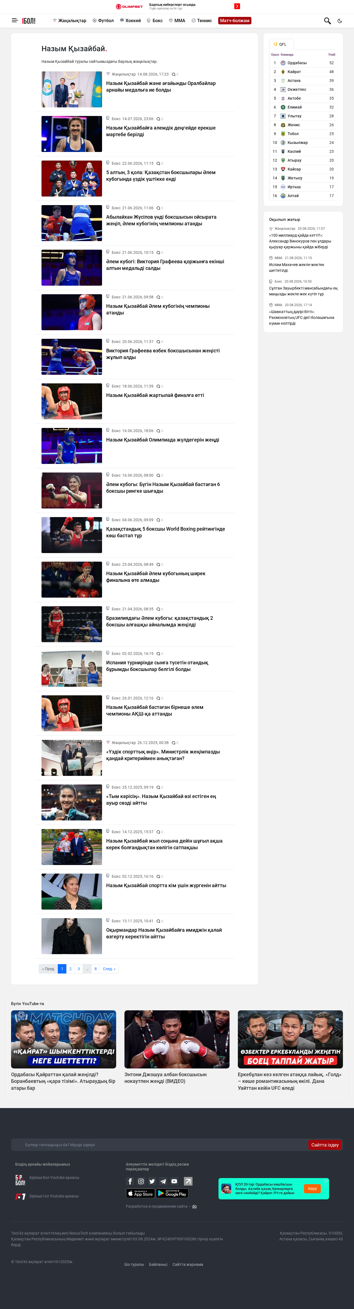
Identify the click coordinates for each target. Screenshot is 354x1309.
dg (194, 1206)
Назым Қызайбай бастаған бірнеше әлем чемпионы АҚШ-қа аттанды (155, 710)
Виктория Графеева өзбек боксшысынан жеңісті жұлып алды (163, 354)
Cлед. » (109, 969)
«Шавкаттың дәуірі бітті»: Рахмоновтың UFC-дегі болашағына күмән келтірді (301, 317)
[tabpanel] (303, 126)
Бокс (158, 20)
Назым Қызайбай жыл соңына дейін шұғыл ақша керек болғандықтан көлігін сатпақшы (164, 844)
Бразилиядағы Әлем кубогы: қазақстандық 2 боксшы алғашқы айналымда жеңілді (159, 621)
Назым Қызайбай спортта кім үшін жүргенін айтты (166, 885)
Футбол (106, 20)
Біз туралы (134, 1264)
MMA (180, 20)
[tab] (281, 44)
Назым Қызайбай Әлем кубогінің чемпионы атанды (158, 309)
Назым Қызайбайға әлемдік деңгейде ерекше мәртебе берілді (161, 131)
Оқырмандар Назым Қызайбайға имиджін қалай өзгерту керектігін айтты (164, 933)
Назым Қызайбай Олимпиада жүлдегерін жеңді (162, 440)
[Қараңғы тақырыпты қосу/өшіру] (339, 20)
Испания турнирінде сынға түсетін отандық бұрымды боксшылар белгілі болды (157, 666)
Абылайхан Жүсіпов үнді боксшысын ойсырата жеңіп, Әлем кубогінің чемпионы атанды (161, 220)
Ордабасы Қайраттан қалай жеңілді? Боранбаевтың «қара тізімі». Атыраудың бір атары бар (63, 1081)
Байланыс (158, 1264)
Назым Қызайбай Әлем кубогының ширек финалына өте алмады (155, 576)
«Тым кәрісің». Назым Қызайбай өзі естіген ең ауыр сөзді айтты (161, 799)
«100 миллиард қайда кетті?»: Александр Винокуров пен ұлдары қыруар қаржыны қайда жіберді (300, 241)
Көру (312, 1188)
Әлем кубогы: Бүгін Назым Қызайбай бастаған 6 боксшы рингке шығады (163, 487)
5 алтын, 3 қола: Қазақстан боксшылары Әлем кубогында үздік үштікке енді (161, 175)
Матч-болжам (234, 20)
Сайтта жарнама (188, 1264)
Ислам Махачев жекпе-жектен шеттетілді (296, 267)
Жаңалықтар (72, 20)
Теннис (204, 20)
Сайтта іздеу (325, 1145)
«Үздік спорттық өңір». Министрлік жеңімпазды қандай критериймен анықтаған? (163, 755)
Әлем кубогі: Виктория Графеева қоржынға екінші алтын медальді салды (165, 265)
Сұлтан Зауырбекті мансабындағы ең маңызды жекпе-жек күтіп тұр (303, 291)
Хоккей (133, 20)
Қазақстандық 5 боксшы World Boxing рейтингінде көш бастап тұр (165, 532)
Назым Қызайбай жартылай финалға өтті (155, 395)
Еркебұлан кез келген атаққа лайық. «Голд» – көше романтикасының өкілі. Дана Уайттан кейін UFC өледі (290, 1081)
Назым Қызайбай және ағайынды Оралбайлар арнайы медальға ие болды (161, 86)
